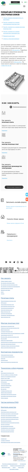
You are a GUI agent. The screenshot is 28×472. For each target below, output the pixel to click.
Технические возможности (19, 106)
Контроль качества (8, 407)
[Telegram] (14, 262)
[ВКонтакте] (10, 262)
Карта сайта (21, 467)
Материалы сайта (6, 467)
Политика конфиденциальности (9, 463)
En (26, 2)
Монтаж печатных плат (10, 323)
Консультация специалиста (14, 187)
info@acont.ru (16, 50)
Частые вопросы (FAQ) (9, 402)
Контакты (15, 2)
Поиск (14, 467)
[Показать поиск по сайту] (22, 2)
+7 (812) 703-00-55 (6, 65)
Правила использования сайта (17, 465)
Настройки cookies (14, 469)
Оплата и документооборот (11, 38)
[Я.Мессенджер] (6, 262)
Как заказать (6, 278)
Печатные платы (7, 298)
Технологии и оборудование (12, 368)
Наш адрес (9, 454)
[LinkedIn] (22, 262)
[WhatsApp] (18, 262)
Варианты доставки (9, 36)
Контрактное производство (12, 352)
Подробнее (4, 130)
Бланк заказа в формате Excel (15, 223)
